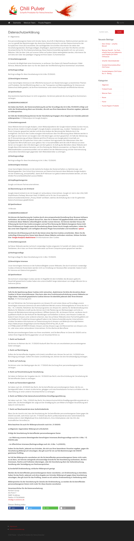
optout (81, 229)
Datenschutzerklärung (17, 529)
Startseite (17, 22)
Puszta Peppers (44, 22)
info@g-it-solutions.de (16, 500)
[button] (16, 508)
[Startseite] (9, 23)
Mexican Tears (29, 22)
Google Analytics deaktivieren (24, 237)
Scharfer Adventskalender (110, 61)
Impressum (13, 526)
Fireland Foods (107, 89)
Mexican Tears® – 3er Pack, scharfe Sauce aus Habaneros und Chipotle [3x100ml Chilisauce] (112, 53)
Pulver (104, 102)
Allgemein (105, 85)
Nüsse (104, 97)
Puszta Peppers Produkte (110, 106)
